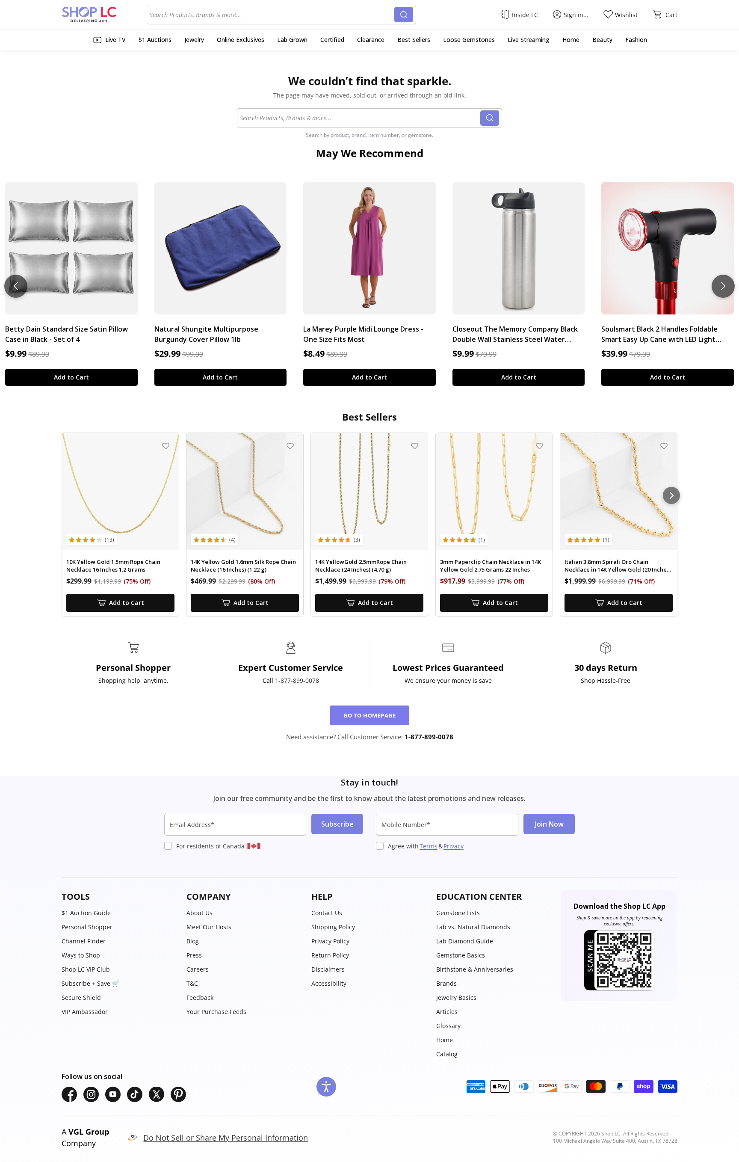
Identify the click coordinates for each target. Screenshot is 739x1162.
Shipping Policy (333, 927)
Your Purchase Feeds (216, 1012)
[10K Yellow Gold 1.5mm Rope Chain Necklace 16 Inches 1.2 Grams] (120, 491)
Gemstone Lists (458, 913)
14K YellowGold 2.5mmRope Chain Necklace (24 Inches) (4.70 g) (361, 566)
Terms (428, 846)
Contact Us (326, 913)
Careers (197, 969)
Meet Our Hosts (208, 927)
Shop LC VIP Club (86, 969)
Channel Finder (84, 941)
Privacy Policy (330, 941)
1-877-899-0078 (297, 680)
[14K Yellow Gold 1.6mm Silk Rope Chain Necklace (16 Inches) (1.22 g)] (244, 491)
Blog (192, 941)
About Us (199, 913)
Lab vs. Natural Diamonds (473, 927)
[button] (120, 896)
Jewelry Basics (456, 997)
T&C (192, 983)
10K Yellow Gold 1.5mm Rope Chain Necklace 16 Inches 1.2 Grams (113, 566)
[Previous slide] (15, 286)
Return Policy (330, 955)
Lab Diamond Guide (464, 941)
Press (194, 955)
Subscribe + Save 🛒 (90, 983)
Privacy (453, 846)
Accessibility (328, 983)
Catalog (447, 1054)
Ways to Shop (81, 955)
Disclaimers (328, 969)
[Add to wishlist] (165, 446)
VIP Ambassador (85, 1012)
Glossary (448, 1026)
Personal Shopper (87, 927)
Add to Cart (71, 377)
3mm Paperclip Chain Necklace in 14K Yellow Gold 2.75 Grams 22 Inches (490, 566)
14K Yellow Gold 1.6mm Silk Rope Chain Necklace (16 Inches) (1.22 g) (243, 566)
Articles (447, 1012)
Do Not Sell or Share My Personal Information (225, 1137)
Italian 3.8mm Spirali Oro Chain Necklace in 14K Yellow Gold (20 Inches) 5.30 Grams (618, 566)
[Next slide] (723, 286)
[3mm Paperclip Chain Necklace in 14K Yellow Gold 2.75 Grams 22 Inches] (494, 491)
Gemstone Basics (460, 955)
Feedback (199, 997)
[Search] (403, 14)
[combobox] (272, 14)
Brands (446, 983)
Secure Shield (81, 997)
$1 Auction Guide (86, 913)
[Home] (104, 14)
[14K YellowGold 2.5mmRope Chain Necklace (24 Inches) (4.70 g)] (369, 491)
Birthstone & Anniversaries (474, 969)
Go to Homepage (369, 715)
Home (444, 1040)
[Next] (671, 495)
